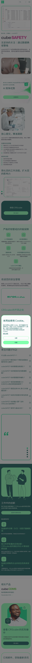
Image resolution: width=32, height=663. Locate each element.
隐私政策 (5, 333)
